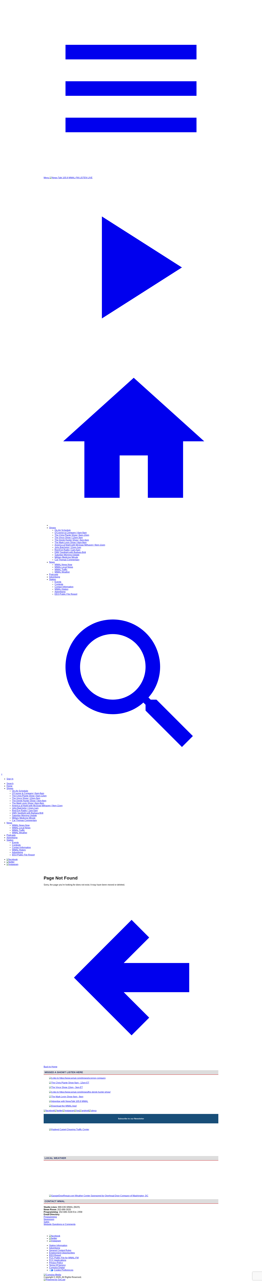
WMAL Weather (62, 572)
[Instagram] (12, 864)
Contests (59, 584)
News (52, 562)
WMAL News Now (63, 564)
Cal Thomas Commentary (67, 560)
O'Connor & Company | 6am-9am (71, 532)
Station (52, 579)
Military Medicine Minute (66, 557)
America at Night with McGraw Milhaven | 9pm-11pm (80, 545)
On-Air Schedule (63, 530)
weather (131, 1191)
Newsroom (49, 1219)
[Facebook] (12, 859)
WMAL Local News (64, 567)
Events (58, 582)
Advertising (54, 577)
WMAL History (61, 589)
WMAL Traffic (61, 569)
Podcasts (53, 574)
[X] (10, 862)
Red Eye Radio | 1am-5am (67, 550)
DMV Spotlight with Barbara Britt (70, 552)
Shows (52, 528)
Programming (50, 1217)
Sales (46, 1222)
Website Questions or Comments (59, 1224)
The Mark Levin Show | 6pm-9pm (71, 542)
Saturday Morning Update (67, 555)
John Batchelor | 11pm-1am (68, 547)
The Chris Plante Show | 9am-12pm (72, 535)
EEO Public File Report (66, 594)
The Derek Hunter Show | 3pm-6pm (72, 540)
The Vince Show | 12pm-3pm (69, 537)
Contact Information (64, 587)
